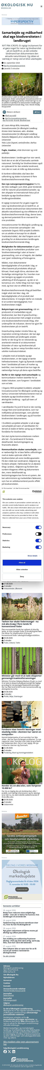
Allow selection (22, 569)
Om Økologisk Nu (10, 974)
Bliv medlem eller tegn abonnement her (21, 1043)
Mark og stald (10, 115)
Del (38, 112)
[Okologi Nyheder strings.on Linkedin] (13, 1051)
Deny (22, 576)
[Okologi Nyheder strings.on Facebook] (5, 1051)
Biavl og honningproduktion (22, 753)
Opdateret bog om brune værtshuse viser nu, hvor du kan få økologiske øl (20, 924)
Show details (32, 556)
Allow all (22, 562)
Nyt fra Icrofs (8, 120)
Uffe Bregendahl (10, 1000)
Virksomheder (9, 588)
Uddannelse (8, 804)
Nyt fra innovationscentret (14, 66)
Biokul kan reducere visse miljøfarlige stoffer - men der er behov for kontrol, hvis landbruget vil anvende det (21, 915)
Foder (6, 643)
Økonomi (18, 588)
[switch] (38, 534)
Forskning (7, 753)
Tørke (18, 643)
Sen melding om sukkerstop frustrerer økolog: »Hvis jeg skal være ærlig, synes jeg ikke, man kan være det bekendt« (21, 941)
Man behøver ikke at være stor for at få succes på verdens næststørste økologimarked (19, 951)
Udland (12, 643)
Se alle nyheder (9, 956)
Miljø (11, 696)
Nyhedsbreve (9, 977)
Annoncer (7, 980)
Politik (6, 696)
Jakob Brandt (8, 995)
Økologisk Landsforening (13, 1005)
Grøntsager (18, 696)
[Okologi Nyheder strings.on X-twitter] (9, 1051)
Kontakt (6, 986)
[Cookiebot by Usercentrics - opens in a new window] (32, 491)
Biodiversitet (25, 120)
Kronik (16, 120)
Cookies (6, 983)
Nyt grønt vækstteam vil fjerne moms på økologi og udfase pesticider (20, 932)
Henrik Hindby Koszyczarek (14, 990)
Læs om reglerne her (27, 1066)
